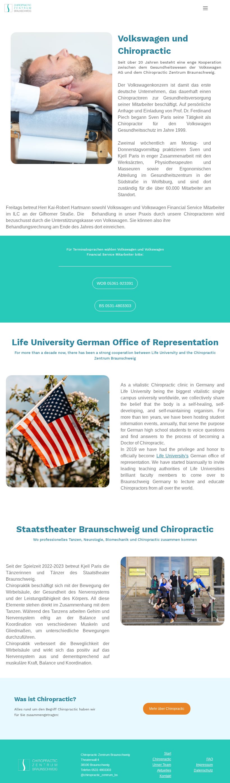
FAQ (209, 759)
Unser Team (162, 765)
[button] (205, 8)
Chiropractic (162, 759)
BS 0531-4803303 (115, 306)
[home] (27, 6)
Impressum (204, 765)
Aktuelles (164, 770)
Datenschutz (203, 770)
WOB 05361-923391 (115, 283)
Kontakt (165, 776)
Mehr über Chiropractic (166, 709)
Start (167, 754)
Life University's (172, 455)
